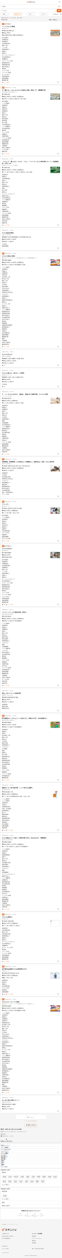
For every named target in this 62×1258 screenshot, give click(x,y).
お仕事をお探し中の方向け (8, 1236)
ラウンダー (5, 504)
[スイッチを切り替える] (60, 14)
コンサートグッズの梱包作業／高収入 (14, 612)
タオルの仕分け (7, 548)
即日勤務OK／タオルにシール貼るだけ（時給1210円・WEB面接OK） (25, 718)
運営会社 (34, 1240)
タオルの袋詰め (7, 917)
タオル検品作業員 (8, 233)
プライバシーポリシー (37, 1238)
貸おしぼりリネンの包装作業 (11, 693)
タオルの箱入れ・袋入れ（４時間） (13, 373)
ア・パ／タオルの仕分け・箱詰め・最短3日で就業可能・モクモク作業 (25, 394)
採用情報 (34, 1242)
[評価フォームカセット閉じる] (59, 1210)
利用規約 (34, 1236)
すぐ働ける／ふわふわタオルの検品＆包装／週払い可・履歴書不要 (24, 90)
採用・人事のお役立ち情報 (38, 1248)
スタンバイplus (5, 1248)
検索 (59, 10)
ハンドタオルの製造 (8, 26)
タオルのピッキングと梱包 (10, 1002)
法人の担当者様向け (6, 1238)
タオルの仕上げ (7, 354)
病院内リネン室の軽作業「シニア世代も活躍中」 (18, 788)
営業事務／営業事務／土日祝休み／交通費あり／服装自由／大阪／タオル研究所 (28, 462)
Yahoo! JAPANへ (5, 1252)
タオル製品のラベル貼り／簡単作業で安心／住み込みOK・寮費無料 (24, 838)
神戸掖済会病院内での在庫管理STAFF (14, 969)
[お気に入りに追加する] (58, 82)
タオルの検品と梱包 (8, 256)
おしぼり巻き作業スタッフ (10, 1100)
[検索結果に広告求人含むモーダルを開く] (6, 19)
